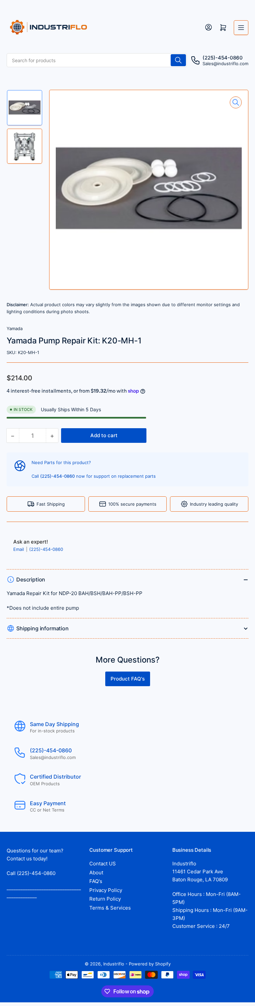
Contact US (102, 863)
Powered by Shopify (150, 963)
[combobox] (97, 60)
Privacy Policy (105, 890)
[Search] (178, 60)
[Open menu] (241, 27)
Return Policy (105, 899)
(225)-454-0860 (46, 549)
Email (19, 549)
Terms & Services (110, 908)
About (96, 872)
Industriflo (113, 963)
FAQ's (95, 881)
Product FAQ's (128, 679)
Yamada (15, 328)
